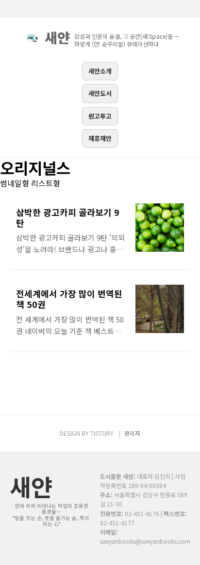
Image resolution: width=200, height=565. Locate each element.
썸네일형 (14, 183)
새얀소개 (100, 71)
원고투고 (100, 116)
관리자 (132, 433)
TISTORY (102, 433)
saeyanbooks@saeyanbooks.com (145, 541)
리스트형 (45, 183)
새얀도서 (100, 93)
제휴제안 (100, 138)
